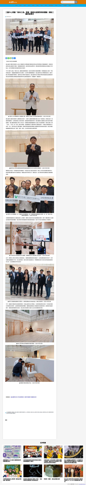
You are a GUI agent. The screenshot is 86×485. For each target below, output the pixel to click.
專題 (70, 5)
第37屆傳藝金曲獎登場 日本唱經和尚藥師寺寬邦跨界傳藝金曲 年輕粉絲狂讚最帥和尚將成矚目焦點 (73, 461)
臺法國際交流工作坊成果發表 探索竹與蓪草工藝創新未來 (23, 397)
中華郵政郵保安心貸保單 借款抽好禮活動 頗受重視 (12, 479)
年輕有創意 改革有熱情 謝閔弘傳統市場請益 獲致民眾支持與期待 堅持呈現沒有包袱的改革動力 (53, 461)
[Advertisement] (71, 17)
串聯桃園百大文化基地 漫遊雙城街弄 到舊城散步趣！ (12, 460)
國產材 (13, 412)
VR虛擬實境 (8, 412)
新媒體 (65, 5)
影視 (37, 5)
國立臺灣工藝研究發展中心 (20, 412)
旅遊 (25, 5)
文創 (42, 5)
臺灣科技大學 (45, 412)
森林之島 (32, 412)
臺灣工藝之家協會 (38, 412)
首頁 (16, 5)
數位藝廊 (51, 5)
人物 (60, 5)
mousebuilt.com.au (82, 484)
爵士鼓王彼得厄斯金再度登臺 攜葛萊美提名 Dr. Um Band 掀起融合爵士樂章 (73, 480)
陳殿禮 (13, 413)
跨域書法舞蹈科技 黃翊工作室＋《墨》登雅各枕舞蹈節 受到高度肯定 (32, 479)
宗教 (56, 5)
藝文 (20, 5)
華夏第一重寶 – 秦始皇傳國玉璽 (52, 479)
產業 (33, 5)
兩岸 (46, 5)
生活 (29, 5)
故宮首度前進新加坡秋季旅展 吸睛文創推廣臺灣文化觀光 (32, 460)
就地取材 (28, 412)
